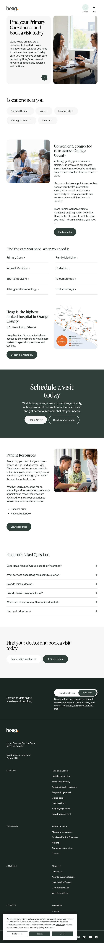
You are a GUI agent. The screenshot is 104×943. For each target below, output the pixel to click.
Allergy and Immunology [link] (21, 289)
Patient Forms (18, 508)
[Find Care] (44, 78)
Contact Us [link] (12, 758)
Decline (40, 934)
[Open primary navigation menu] (94, 7)
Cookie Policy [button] (60, 925)
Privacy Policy (73, 705)
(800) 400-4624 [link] (14, 746)
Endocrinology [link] (65, 289)
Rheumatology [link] (65, 278)
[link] (12, 8)
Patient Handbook (21, 513)
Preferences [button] (49, 928)
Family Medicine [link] (66, 257)
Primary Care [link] (14, 257)
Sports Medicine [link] (16, 278)
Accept (62, 934)
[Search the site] (85, 7)
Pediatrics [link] (62, 268)
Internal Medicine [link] (17, 268)
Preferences (17, 934)
